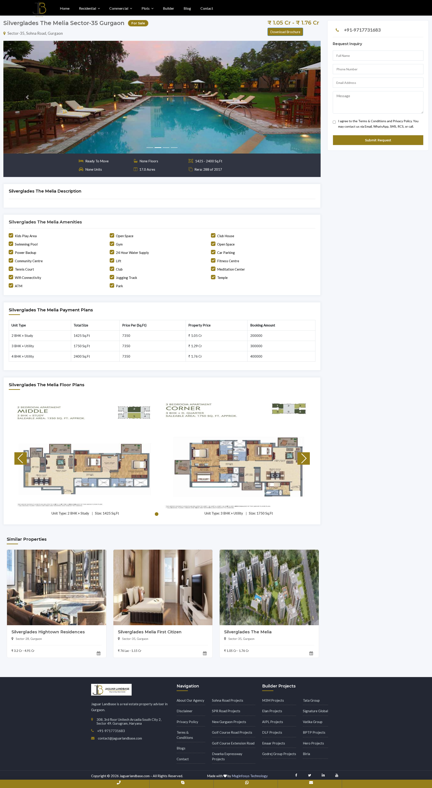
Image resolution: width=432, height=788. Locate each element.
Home (65, 8)
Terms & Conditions (185, 735)
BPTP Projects (314, 732)
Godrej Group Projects (279, 754)
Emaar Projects (273, 743)
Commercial (118, 8)
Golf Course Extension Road (233, 743)
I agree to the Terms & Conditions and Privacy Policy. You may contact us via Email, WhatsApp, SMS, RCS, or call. (378, 123)
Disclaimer (185, 711)
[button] (27, 97)
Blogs (181, 748)
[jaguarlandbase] (182, 783)
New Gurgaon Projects (229, 722)
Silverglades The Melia (248, 631)
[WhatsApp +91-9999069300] (246, 783)
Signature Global (315, 711)
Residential (87, 8)
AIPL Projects (272, 722)
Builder (168, 8)
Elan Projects (272, 711)
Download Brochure (285, 32)
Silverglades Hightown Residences (48, 631)
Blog (187, 8)
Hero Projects (313, 743)
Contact (206, 8)
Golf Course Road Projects (232, 732)
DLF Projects (272, 732)
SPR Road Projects (226, 711)
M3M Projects (273, 700)
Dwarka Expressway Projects (227, 756)
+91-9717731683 (362, 29)
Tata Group (311, 700)
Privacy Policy (187, 722)
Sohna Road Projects (227, 700)
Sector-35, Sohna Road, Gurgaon (35, 33)
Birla (306, 754)
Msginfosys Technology (250, 776)
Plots (146, 8)
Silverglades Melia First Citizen (150, 631)
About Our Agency (190, 700)
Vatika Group (312, 722)
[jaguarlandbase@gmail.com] (311, 783)
